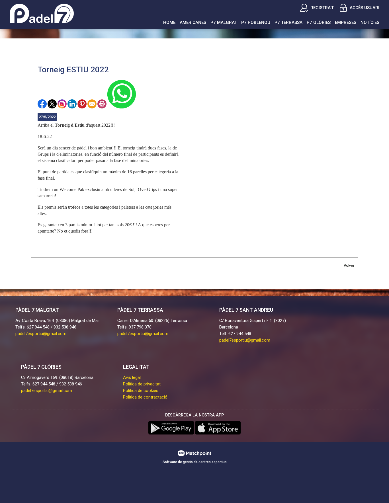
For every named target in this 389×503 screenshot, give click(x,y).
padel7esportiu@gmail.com (40, 333)
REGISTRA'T (322, 7)
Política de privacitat (142, 384)
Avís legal (132, 377)
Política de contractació (145, 397)
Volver (349, 265)
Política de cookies (140, 390)
